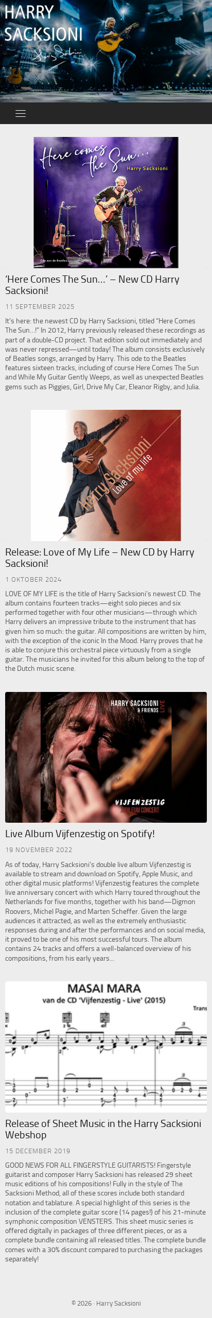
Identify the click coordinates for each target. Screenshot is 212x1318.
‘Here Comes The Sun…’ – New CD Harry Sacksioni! (92, 285)
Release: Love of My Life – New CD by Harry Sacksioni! (100, 557)
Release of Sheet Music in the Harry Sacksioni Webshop (103, 1129)
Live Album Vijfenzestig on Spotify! (80, 833)
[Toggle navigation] (20, 113)
